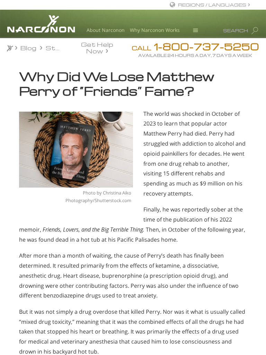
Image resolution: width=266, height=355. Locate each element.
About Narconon (106, 30)
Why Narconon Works (155, 30)
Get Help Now (97, 47)
